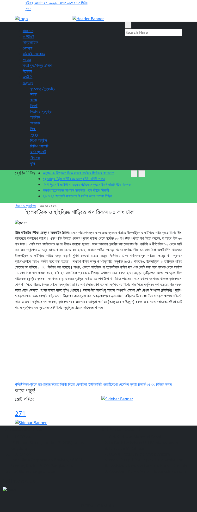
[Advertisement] (98, 347)
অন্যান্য (28, 82)
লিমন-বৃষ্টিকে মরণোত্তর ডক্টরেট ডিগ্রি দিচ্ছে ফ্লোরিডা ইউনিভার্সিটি (58, 384)
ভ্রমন (33, 94)
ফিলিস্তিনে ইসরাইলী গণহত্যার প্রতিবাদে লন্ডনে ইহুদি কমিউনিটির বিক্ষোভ (87, 184)
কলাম (33, 100)
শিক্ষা (33, 128)
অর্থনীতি (27, 76)
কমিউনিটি (28, 36)
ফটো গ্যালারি (38, 151)
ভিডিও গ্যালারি (39, 146)
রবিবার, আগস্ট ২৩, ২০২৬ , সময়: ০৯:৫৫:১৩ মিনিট (56, 3)
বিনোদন (27, 71)
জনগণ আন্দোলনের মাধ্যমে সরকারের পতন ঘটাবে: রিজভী (76, 190)
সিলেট (33, 105)
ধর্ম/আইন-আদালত (34, 53)
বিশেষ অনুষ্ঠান (38, 140)
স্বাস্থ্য (34, 134)
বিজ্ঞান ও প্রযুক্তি (41, 111)
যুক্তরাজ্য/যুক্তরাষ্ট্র (42, 88)
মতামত (27, 59)
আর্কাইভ (35, 117)
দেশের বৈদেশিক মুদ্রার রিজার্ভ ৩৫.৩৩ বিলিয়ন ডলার (137, 384)
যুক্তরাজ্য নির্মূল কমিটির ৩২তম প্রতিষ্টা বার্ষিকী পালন (74, 178)
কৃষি (32, 163)
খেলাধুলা (27, 48)
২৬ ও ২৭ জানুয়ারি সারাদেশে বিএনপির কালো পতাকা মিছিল (77, 196)
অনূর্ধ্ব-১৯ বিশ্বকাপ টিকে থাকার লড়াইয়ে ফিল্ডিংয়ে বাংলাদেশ (78, 173)
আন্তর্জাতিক (30, 42)
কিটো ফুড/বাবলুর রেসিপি (37, 65)
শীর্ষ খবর (35, 157)
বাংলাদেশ (28, 30)
